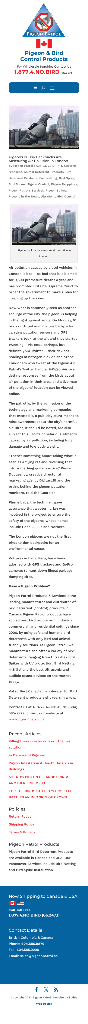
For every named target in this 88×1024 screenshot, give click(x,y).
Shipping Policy (21, 824)
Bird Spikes (17, 184)
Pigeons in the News (24, 196)
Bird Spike (66, 178)
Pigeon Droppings (64, 184)
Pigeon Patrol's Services (26, 190)
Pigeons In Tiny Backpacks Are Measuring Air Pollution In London (38, 159)
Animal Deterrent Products (44, 172)
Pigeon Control (38, 184)
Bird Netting (48, 178)
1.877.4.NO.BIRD (37, 72)
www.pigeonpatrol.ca (26, 719)
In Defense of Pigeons (27, 755)
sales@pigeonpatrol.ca (39, 956)
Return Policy (20, 816)
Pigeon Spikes (56, 190)
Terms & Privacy (22, 832)
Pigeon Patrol (23, 165)
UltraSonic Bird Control (58, 196)
